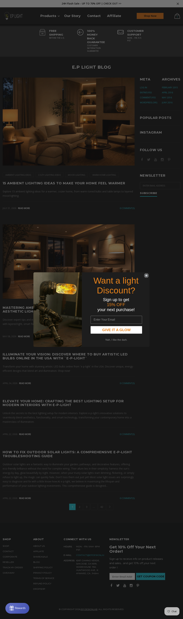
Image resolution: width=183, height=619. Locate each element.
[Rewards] (17, 608)
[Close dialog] (146, 275)
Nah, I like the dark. (116, 339)
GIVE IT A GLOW (116, 330)
